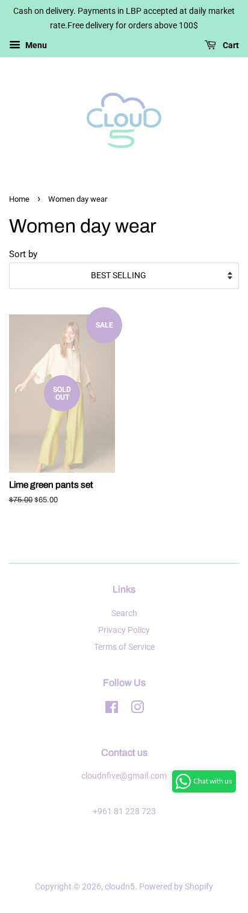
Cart (230, 45)
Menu (35, 45)
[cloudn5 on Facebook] (112, 710)
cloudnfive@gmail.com (124, 776)
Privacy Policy (124, 630)
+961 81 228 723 (124, 811)
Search (124, 613)
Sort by (23, 254)
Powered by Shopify (176, 887)
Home (19, 199)
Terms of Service (124, 647)
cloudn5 (120, 887)
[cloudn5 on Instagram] (137, 710)
